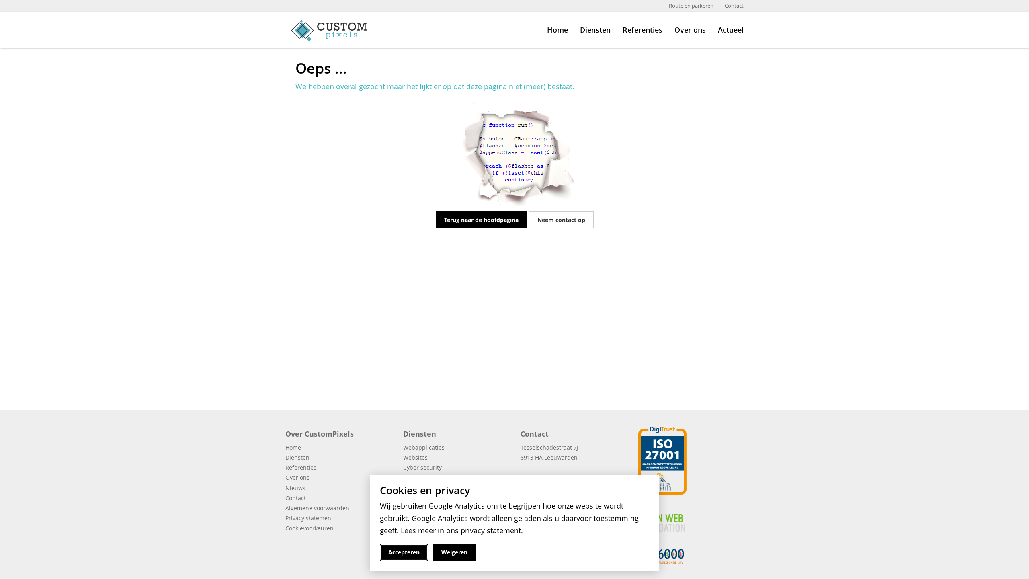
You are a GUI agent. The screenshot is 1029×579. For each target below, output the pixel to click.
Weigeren (454, 552)
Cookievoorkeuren (309, 528)
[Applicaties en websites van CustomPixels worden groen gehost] (691, 518)
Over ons (690, 30)
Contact (734, 5)
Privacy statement (309, 518)
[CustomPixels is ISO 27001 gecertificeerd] (662, 460)
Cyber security (422, 467)
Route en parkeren (691, 5)
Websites (415, 457)
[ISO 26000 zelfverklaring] (662, 555)
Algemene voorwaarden (317, 508)
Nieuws (295, 488)
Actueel (731, 30)
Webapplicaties (424, 447)
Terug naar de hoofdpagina (481, 220)
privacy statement (491, 530)
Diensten (595, 30)
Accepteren (404, 552)
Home (557, 30)
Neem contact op (561, 220)
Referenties (642, 30)
